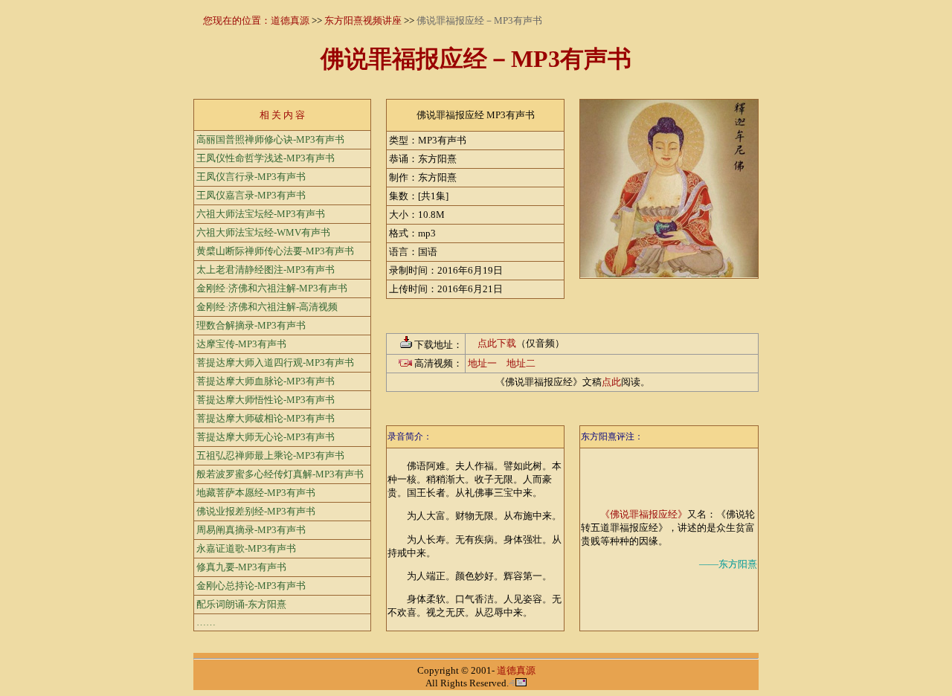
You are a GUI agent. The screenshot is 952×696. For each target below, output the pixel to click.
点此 (611, 381)
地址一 (482, 363)
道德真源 (290, 20)
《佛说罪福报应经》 (643, 514)
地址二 (521, 363)
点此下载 (496, 343)
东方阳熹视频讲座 (363, 20)
